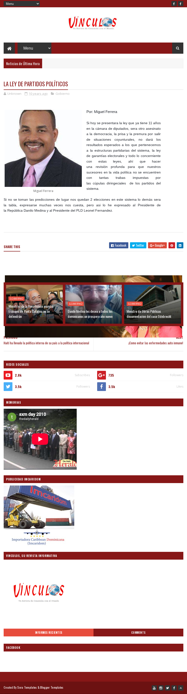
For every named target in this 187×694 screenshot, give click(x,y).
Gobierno (63, 93)
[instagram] (161, 688)
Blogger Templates (52, 687)
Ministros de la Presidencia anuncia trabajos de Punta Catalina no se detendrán (31, 311)
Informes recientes (48, 632)
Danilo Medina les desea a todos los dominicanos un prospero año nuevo (90, 314)
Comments (138, 632)
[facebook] (180, 3)
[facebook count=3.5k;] (174, 3)
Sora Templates (27, 687)
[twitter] (167, 688)
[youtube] (154, 688)
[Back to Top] (180, 688)
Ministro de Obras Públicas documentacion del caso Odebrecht (149, 314)
